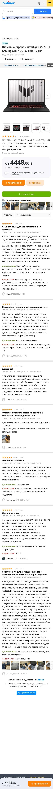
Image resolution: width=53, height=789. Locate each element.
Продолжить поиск (26, 692)
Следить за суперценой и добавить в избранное (27, 174)
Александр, (11, 500)
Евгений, (10, 559)
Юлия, (9, 447)
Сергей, (10, 356)
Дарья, (9, 400)
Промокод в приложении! (16, 17)
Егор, (9, 294)
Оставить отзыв (26, 194)
